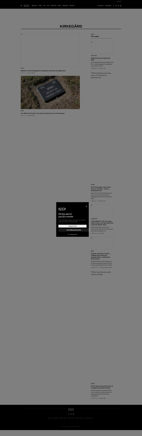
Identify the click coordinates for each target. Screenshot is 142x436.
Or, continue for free (72, 234)
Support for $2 (72, 226)
